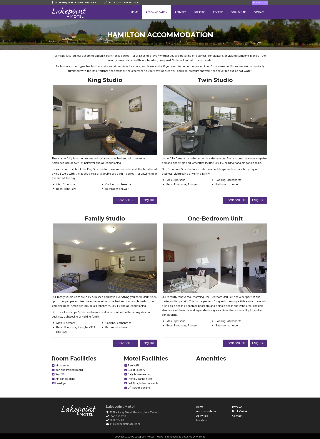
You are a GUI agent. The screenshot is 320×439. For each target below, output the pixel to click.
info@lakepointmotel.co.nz (125, 424)
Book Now (260, 2)
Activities (180, 12)
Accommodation (156, 12)
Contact (259, 12)
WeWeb (200, 437)
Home (134, 12)
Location (200, 12)
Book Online (238, 12)
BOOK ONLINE (125, 200)
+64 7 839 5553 (115, 2)
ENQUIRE (148, 200)
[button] (56, 120)
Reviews (218, 12)
